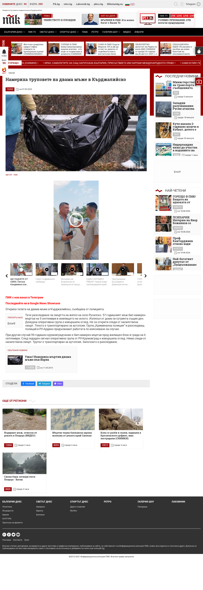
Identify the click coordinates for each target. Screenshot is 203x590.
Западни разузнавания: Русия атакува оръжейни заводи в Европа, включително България (185, 105)
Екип (26, 540)
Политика (7, 507)
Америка (40, 507)
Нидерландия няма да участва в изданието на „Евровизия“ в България (185, 147)
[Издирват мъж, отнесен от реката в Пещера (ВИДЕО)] (24, 419)
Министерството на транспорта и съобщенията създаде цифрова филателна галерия (185, 85)
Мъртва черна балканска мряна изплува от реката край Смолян (72, 434)
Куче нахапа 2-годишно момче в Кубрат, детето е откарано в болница (186, 126)
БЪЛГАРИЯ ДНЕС (13, 32)
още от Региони (14, 400)
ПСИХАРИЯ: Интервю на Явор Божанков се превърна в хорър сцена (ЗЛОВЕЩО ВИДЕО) (186, 220)
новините (8, 4)
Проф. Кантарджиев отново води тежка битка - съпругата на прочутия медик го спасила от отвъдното (185, 241)
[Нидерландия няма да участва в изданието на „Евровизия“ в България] (163, 151)
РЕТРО (95, 32)
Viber (59, 383)
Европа (39, 510)
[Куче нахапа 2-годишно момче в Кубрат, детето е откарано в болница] (163, 130)
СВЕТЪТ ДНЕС (47, 32)
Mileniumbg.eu (115, 4)
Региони (10, 73)
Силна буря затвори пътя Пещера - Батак (19, 478)
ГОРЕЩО (13, 62)
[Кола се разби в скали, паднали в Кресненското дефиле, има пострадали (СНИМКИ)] (121, 419)
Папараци (142, 507)
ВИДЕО (127, 32)
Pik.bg (56, 4)
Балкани (40, 514)
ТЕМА (85, 32)
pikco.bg (98, 4)
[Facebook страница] (9, 534)
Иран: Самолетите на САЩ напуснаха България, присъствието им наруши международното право (83, 63)
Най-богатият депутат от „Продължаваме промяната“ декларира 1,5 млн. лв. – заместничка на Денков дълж (184, 261)
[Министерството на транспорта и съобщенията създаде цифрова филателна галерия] (163, 89)
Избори (139, 32)
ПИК (15, 175)
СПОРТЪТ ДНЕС (68, 32)
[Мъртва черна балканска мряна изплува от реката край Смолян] (73, 419)
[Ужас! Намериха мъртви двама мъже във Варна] (15, 360)
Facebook (29, 383)
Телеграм (36, 297)
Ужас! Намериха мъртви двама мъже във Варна (48, 358)
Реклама (6, 540)
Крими (5, 514)
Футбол (73, 510)
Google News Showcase (45, 303)
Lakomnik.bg (83, 4)
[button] (8, 49)
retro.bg (68, 4)
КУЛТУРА (6, 518)
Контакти (17, 540)
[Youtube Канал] (18, 534)
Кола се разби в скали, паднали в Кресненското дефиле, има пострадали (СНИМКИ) (121, 435)
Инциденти (7, 510)
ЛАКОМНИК (178, 501)
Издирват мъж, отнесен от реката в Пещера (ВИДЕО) (20, 434)
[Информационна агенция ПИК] (11, 19)
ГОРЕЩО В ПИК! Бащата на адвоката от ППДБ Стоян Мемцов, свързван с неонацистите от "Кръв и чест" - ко (185, 199)
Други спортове (77, 507)
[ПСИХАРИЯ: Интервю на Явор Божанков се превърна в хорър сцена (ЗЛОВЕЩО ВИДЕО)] (163, 224)
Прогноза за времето (12, 522)
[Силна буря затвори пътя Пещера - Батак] (24, 463)
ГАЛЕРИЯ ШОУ (110, 32)
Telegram (46, 383)
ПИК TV (32, 32)
